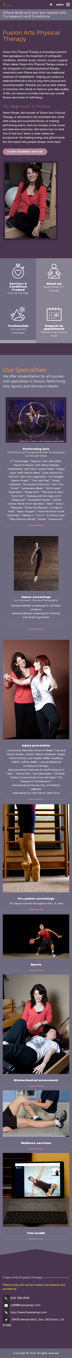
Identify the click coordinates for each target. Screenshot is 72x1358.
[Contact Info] (54, 313)
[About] (54, 270)
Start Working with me (25, 151)
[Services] (18, 270)
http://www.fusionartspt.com (29, 1312)
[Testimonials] (18, 313)
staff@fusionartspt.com (25, 1305)
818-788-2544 (20, 1298)
